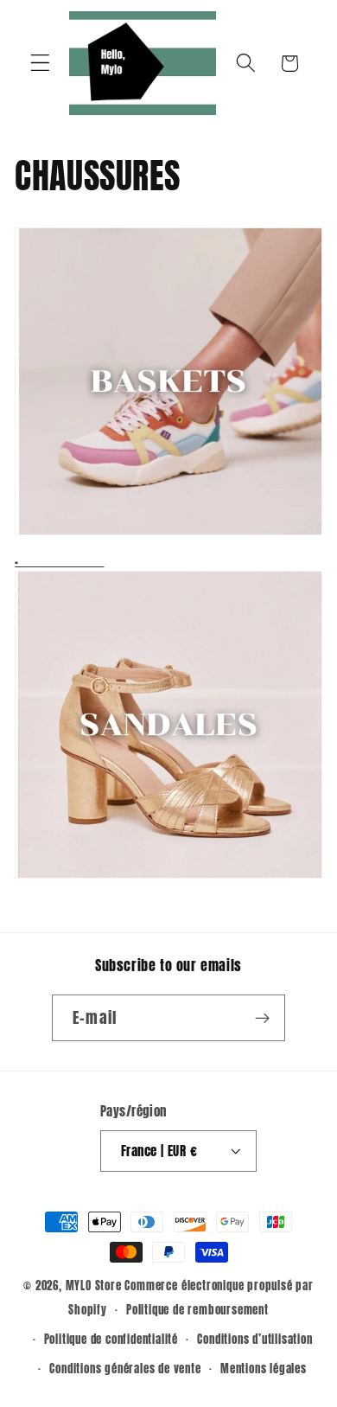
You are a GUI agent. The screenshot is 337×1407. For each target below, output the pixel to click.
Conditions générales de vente (124, 1368)
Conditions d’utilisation (254, 1339)
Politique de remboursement (197, 1309)
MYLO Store (94, 1285)
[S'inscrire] (262, 1017)
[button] (40, 64)
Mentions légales (263, 1368)
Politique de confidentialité (111, 1339)
